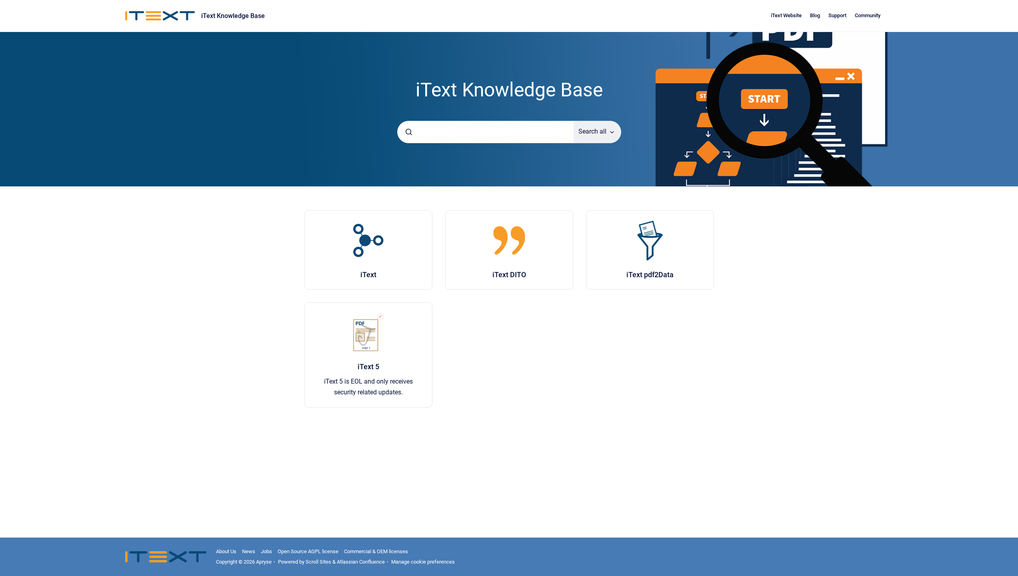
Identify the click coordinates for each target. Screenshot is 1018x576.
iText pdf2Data (650, 274)
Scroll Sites (318, 562)
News (248, 551)
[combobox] (486, 132)
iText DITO (509, 274)
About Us (226, 551)
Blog (815, 15)
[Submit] (408, 132)
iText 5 (368, 366)
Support (837, 15)
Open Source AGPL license (308, 551)
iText (368, 274)
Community (867, 15)
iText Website (786, 15)
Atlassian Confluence (361, 562)
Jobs (266, 551)
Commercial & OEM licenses (376, 551)
